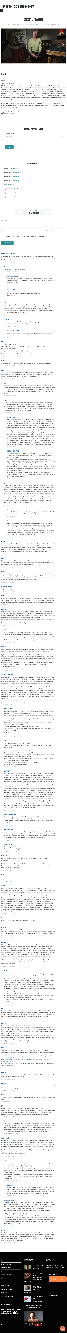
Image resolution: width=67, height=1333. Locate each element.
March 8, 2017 (8, 326)
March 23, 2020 (9, 505)
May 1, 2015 (5, 356)
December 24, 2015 (6, 378)
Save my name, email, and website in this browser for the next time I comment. (23, 236)
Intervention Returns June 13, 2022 (37, 1288)
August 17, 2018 (6, 938)
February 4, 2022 (6, 1090)
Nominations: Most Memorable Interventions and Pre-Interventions (37, 1276)
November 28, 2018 (9, 825)
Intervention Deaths (6, 1268)
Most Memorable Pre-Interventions (28, 24)
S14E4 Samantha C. (13, 169)
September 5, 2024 (9, 1180)
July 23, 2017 (8, 766)
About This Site (5, 1285)
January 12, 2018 (6, 913)
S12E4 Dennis (16, 197)
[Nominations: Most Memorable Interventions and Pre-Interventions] (27, 1275)
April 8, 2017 (5, 670)
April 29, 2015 (8, 271)
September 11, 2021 (11, 516)
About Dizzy (4, 1292)
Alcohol (14, 24)
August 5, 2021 (6, 1067)
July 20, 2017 (5, 704)
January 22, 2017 (11, 285)
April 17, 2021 (5, 1019)
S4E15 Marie (16, 193)
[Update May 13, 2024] (27, 1267)
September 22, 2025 (6, 1242)
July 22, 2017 (8, 736)
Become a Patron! (53, 1295)
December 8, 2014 (6, 262)
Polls (2, 1278)
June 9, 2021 (8, 1003)
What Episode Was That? (7, 1275)
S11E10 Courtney (14, 173)
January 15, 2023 (11, 537)
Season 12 (38, 24)
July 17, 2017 (10, 298)
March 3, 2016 (5, 582)
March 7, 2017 (8, 315)
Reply (14, 262)
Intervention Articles (6, 1289)
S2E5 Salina (11, 185)
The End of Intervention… (7, 1296)
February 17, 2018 (11, 446)
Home (2, 1260)
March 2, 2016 (5, 567)
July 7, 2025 (8, 1226)
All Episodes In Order (6, 1264)
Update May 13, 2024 (38, 1265)
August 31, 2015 (6, 365)
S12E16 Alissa (16, 189)
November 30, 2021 (6, 1079)
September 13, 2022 (6, 1101)
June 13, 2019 (10, 337)
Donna (18, 24)
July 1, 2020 (8, 642)
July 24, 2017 (5, 881)
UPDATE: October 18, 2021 (38, 1297)
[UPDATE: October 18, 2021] (27, 1298)
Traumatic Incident (45, 24)
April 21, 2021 (8, 840)
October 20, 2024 (9, 851)
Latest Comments (5, 1282)
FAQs (2, 1271)
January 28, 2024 (6, 1156)
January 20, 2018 (6, 923)
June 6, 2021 (5, 1043)
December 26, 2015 (6, 554)
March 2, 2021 (5, 966)
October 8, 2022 (6, 1116)
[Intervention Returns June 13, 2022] (27, 1288)
